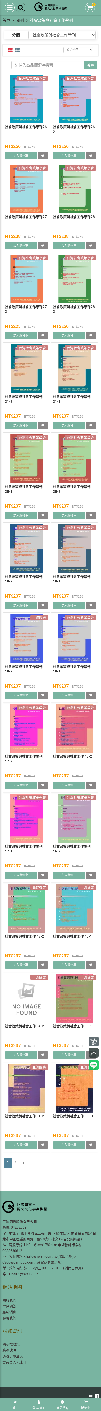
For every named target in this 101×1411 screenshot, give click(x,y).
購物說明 (9, 1350)
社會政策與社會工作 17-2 (72, 756)
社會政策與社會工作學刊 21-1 (72, 399)
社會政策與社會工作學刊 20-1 (24, 489)
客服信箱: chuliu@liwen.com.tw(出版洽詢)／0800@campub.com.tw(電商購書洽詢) (39, 1259)
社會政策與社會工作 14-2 (24, 1026)
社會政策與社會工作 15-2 (24, 936)
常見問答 (9, 1306)
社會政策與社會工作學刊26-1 (26, 129)
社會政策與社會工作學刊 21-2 (24, 399)
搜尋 (90, 65)
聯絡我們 (9, 1318)
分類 (16, 35)
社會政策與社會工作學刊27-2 (26, 309)
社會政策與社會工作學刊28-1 (74, 219)
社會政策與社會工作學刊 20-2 (72, 489)
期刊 (20, 20)
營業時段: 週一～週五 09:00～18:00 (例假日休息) (45, 1268)
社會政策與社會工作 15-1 (72, 936)
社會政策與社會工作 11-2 (24, 1116)
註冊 (22, 1362)
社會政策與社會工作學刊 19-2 (24, 579)
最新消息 (9, 1312)
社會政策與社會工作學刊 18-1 (72, 669)
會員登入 (9, 1362)
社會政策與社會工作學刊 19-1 (72, 579)
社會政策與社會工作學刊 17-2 (24, 758)
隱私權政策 (11, 1344)
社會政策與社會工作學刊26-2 (74, 129)
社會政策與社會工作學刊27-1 (26, 219)
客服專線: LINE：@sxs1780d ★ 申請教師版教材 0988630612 (42, 1248)
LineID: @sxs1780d (23, 1274)
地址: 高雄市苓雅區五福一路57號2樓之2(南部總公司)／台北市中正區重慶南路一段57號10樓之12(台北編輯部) (49, 1236)
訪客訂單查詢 (12, 1356)
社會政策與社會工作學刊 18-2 (24, 669)
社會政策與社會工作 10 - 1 (73, 1116)
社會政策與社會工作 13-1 (72, 1026)
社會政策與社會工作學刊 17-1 (24, 848)
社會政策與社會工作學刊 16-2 (72, 848)
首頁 (6, 20)
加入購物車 (21, 155)
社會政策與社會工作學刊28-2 (74, 309)
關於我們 (9, 1300)
